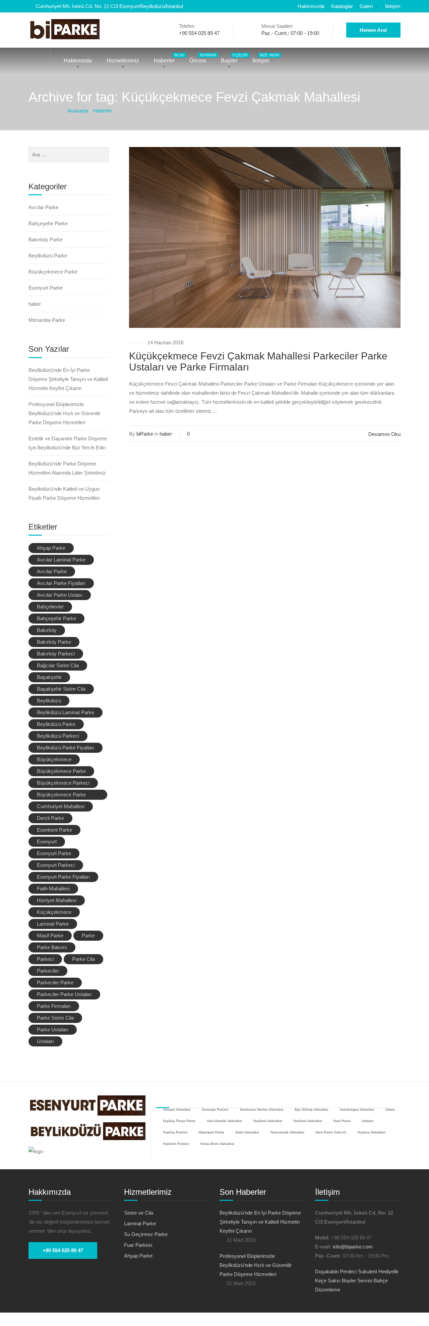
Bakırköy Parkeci (56, 653)
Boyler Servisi (357, 1280)
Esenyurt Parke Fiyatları (63, 877)
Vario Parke (341, 1120)
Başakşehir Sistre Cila (61, 689)
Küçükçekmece (54, 912)
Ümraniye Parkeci (214, 1109)
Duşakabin (327, 1271)
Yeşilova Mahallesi (371, 1132)
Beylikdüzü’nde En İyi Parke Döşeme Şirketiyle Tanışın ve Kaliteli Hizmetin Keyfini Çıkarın (68, 379)
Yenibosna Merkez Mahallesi (261, 1109)
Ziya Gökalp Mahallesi (311, 1109)
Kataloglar (342, 6)
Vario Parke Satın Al (330, 1132)
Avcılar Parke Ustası (59, 595)
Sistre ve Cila (138, 1213)
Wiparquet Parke (211, 1132)
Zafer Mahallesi (246, 1132)
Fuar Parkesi (138, 1245)
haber (166, 434)
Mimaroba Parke (46, 320)
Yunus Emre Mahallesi (216, 1143)
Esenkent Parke (54, 830)
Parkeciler (48, 971)
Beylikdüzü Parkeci (58, 736)
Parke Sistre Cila (55, 1018)
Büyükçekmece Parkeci (63, 783)
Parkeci (45, 959)
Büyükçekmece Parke (52, 272)
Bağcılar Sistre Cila (58, 665)
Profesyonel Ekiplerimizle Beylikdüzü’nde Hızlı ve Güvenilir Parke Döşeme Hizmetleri (64, 413)
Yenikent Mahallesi (307, 1120)
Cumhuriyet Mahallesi (60, 806)
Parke (88, 935)
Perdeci (348, 1271)
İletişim (393, 6)
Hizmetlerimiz (123, 60)
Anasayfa (39, 61)
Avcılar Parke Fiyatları (61, 583)
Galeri (366, 6)
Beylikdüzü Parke (47, 255)
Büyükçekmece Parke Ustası (61, 796)
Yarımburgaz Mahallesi (356, 1109)
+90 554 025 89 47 (63, 1250)
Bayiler (232, 58)
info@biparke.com (353, 1246)
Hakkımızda (311, 6)
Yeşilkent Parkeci (175, 1143)
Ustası (389, 1109)
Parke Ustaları (52, 1029)
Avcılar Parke (43, 207)
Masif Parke (50, 935)
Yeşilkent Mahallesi (267, 1120)
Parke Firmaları (54, 1006)
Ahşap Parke (51, 548)
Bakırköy (47, 630)
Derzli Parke (50, 818)
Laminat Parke (53, 924)
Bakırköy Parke (45, 239)
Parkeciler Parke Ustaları (64, 994)
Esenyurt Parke (45, 288)
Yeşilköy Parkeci (174, 1132)
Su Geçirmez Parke (146, 1234)
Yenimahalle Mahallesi (286, 1132)
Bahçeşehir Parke (48, 223)
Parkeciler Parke (55, 982)
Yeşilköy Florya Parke (178, 1120)
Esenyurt (47, 841)
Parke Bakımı (52, 947)
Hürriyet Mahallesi (56, 900)
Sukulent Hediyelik (378, 1271)
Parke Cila (83, 959)
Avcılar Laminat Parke (61, 559)
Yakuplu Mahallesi (176, 1109)
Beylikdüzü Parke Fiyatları (65, 747)
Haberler (167, 58)
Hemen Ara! (373, 30)
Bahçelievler (50, 606)
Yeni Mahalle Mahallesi (223, 1120)
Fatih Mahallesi (53, 888)
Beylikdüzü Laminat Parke (65, 712)
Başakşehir (49, 677)
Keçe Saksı (328, 1280)
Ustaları (45, 1041)
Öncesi (201, 58)
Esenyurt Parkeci (56, 865)
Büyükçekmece (54, 759)
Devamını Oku (384, 434)
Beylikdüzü (49, 700)
